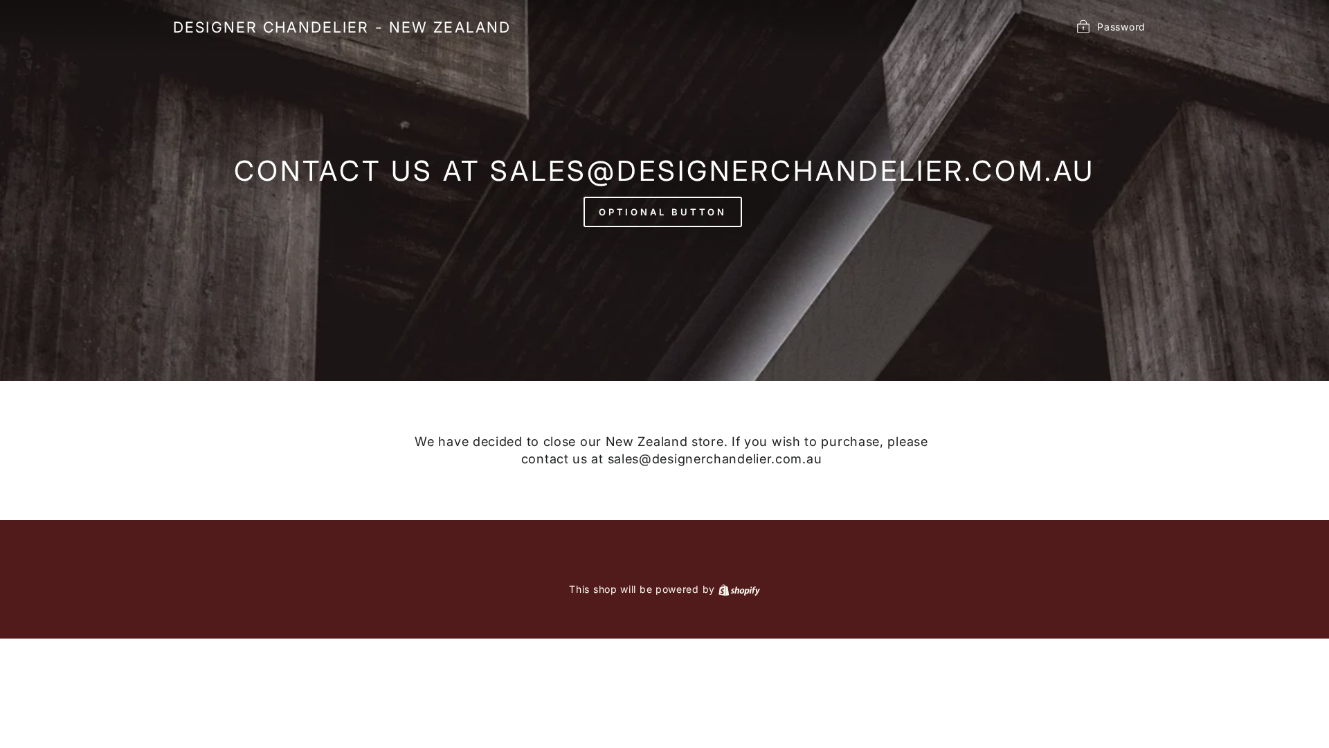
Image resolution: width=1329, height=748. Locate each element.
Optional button (663, 211)
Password (1121, 26)
